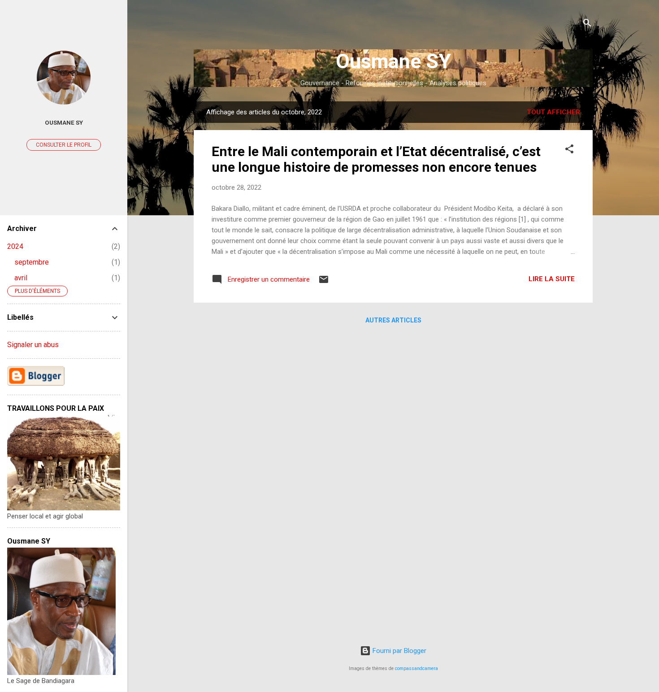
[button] (569, 150)
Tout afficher (553, 112)
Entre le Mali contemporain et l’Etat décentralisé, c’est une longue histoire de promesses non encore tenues (376, 159)
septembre (31, 262)
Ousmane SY (393, 61)
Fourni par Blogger (398, 651)
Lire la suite (552, 279)
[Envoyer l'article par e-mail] (323, 283)
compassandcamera (416, 668)
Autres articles (393, 320)
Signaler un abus (33, 344)
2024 (15, 246)
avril (20, 278)
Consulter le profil (63, 145)
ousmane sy (64, 122)
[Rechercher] (587, 24)
